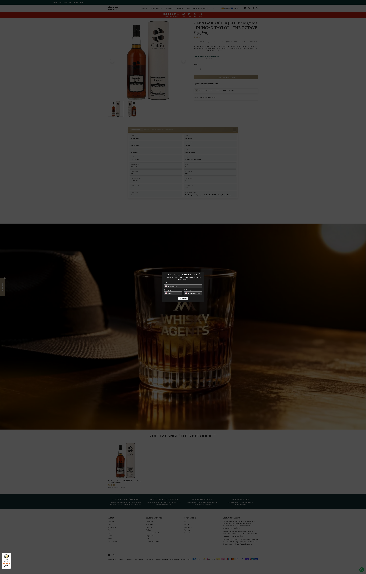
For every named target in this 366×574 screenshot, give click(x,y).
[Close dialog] (200, 274)
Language (169, 290)
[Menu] (9, 554)
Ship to (168, 283)
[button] (183, 286)
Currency (188, 290)
